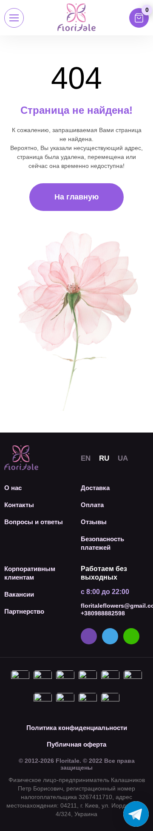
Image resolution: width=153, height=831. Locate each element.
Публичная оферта (76, 744)
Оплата (92, 504)
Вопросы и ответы (33, 521)
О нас (13, 487)
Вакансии (19, 594)
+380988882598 (103, 613)
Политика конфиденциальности (76, 727)
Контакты (19, 504)
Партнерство (24, 611)
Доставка (95, 487)
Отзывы (94, 521)
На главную (76, 197)
